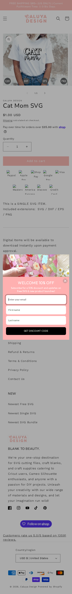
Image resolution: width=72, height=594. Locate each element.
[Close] (65, 280)
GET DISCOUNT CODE (36, 330)
